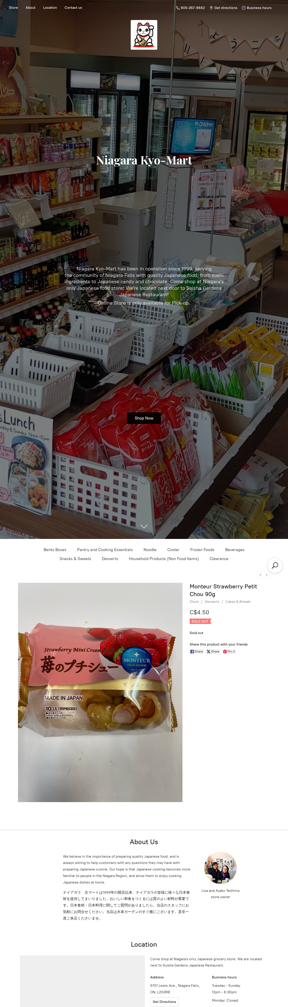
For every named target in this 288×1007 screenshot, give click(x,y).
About (31, 7)
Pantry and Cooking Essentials (105, 549)
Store (13, 7)
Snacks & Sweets (75, 558)
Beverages (235, 549)
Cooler (173, 549)
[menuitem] (260, 575)
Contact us (73, 7)
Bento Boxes (55, 549)
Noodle (150, 549)
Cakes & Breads (238, 601)
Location (50, 7)
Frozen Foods (202, 549)
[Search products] (275, 565)
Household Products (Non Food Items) (164, 558)
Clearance (219, 558)
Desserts (110, 558)
